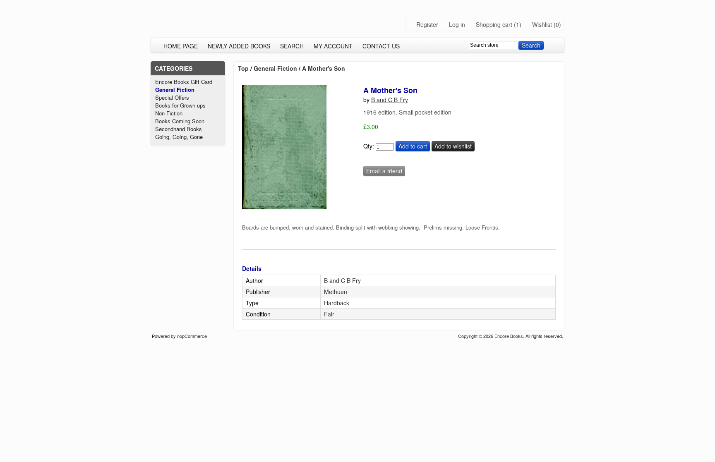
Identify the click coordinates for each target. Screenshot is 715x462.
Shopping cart (494, 24)
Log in (457, 24)
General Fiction (174, 89)
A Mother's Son (323, 68)
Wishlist (542, 24)
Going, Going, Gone (179, 137)
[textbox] (493, 45)
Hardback (336, 303)
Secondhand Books (178, 129)
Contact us (381, 46)
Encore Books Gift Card (183, 82)
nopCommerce (192, 336)
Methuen (335, 291)
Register (427, 24)
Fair (329, 314)
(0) (557, 24)
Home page (180, 46)
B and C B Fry (389, 100)
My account (333, 46)
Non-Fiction (168, 113)
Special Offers (172, 97)
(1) (517, 24)
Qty (367, 146)
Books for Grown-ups (180, 105)
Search (292, 46)
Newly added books (239, 46)
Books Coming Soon (179, 121)
